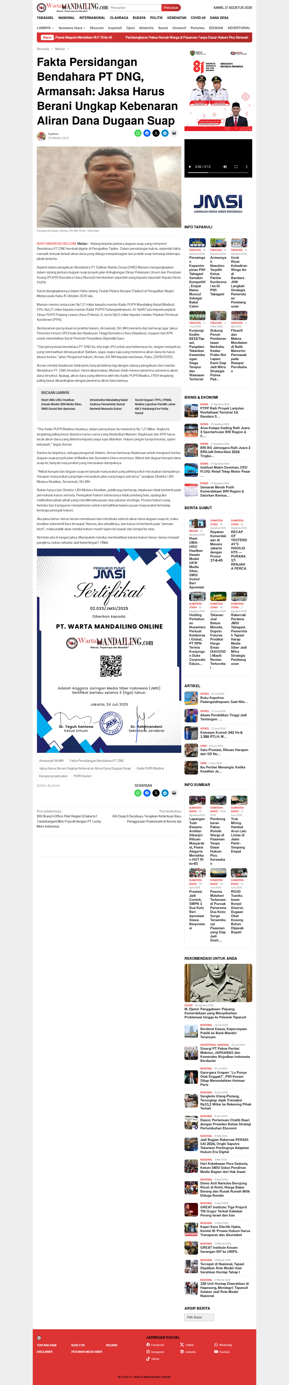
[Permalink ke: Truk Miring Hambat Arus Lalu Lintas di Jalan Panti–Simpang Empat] (239, 800)
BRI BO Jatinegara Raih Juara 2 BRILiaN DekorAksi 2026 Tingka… (225, 452)
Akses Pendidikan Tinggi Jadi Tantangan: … (223, 717)
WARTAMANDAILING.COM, (57, 243)
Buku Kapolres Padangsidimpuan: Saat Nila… (224, 700)
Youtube (224, 1352)
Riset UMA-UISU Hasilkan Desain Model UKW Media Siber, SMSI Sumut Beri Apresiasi (61, 404)
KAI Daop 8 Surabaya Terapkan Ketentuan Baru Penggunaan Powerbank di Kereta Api (146, 816)
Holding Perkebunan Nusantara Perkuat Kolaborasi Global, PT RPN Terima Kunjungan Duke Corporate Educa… (197, 639)
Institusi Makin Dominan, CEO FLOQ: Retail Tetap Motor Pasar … (225, 472)
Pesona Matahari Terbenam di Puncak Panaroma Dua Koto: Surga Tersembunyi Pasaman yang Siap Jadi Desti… (218, 916)
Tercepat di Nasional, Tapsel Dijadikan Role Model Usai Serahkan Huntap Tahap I (222, 1268)
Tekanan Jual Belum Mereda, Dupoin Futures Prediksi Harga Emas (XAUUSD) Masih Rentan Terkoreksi (218, 641)
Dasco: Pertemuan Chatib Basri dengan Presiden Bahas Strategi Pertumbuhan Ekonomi (225, 1124)
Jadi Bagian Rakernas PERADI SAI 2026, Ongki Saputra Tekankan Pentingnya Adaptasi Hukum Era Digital (224, 1146)
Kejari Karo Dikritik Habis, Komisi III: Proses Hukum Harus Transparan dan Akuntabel (225, 1231)
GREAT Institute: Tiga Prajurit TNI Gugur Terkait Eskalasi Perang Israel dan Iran (223, 1211)
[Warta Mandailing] (72, 7)
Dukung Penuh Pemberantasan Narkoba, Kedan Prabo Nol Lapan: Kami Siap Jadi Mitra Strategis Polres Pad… (218, 355)
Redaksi (111, 1345)
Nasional (206, 1025)
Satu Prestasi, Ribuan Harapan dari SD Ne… (224, 752)
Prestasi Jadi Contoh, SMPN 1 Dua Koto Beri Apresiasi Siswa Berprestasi (197, 910)
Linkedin (190, 1352)
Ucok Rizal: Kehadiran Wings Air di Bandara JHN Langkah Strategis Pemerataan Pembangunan (239, 282)
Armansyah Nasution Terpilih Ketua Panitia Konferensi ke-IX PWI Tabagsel (218, 276)
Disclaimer (45, 1352)
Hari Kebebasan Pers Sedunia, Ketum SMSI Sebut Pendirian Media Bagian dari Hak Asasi (224, 1168)
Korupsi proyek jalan (53, 776)
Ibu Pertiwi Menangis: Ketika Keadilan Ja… (222, 769)
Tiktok (155, 1359)
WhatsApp (225, 1345)
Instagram (157, 1352)
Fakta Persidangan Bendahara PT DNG (97, 760)
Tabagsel (195, 250)
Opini (203, 746)
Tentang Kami (46, 1345)
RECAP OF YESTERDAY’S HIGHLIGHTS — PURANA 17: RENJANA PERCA (239, 550)
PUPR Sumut (82, 776)
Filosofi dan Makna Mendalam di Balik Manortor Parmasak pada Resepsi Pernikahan (239, 351)
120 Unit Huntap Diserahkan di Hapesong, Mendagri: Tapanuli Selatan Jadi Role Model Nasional (224, 1290)
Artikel (204, 694)
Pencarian (171, 7)
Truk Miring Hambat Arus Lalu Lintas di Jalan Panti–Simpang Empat (238, 835)
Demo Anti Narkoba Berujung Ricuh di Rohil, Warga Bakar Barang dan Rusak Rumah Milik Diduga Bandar (225, 1190)
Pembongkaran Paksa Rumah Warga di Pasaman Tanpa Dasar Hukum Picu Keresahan (141, 37)
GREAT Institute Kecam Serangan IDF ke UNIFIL (219, 1250)
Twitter (189, 1345)
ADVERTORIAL (208, 1045)
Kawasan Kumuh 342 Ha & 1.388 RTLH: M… (221, 735)
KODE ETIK (78, 1345)
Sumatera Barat (195, 809)
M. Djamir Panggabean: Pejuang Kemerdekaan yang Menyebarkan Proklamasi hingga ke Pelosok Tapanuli (215, 1013)
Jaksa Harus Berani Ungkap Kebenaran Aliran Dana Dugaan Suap (85, 768)
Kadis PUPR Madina (150, 768)
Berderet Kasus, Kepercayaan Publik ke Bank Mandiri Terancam (223, 1033)
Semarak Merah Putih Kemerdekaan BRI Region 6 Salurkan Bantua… (222, 492)
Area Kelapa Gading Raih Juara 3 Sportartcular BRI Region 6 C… (225, 432)
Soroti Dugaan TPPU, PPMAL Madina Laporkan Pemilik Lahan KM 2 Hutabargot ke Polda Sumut (155, 406)
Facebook (157, 1345)
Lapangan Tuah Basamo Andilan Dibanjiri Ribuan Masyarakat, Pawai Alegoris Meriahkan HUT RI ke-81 (197, 841)
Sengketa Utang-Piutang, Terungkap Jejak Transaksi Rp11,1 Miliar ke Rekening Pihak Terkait (225, 1102)
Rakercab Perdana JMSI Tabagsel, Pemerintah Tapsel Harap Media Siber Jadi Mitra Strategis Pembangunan (239, 639)
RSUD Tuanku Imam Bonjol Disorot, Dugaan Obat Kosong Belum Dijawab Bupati (237, 912)
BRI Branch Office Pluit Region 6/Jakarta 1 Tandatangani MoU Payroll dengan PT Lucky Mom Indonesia (69, 819)
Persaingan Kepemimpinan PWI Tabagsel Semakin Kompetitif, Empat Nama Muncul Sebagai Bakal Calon (197, 282)
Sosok (188, 1005)
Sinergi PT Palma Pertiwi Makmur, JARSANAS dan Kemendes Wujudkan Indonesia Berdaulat (225, 1055)
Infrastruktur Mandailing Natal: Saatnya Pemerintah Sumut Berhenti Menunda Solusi (109, 404)
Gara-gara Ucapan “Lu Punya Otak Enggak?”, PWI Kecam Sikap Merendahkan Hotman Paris (223, 1079)
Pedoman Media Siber (86, 1352)
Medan (193, 531)
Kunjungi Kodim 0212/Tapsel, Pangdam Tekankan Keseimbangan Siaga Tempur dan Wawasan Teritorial (197, 355)
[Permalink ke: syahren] (41, 136)
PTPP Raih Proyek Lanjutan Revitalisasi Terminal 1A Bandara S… (222, 413)
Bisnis (204, 404)
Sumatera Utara (216, 522)
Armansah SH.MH (51, 760)
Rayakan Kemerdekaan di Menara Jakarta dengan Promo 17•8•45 (218, 546)
